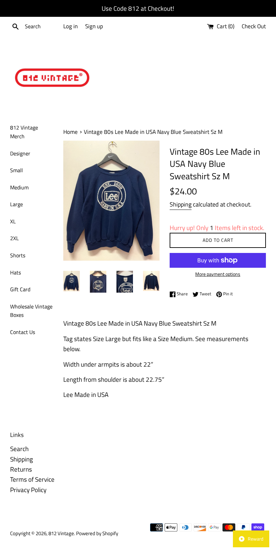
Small (16, 170)
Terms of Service (32, 479)
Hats (15, 272)
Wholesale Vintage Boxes (31, 310)
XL (13, 221)
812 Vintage (61, 533)
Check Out (254, 26)
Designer (20, 153)
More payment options (217, 274)
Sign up (94, 26)
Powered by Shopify (97, 533)
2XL (14, 238)
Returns (21, 469)
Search (19, 448)
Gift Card (20, 289)
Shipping (181, 204)
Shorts (17, 255)
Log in (70, 26)
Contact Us (22, 332)
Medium (19, 187)
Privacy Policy (28, 489)
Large (16, 204)
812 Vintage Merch (24, 131)
